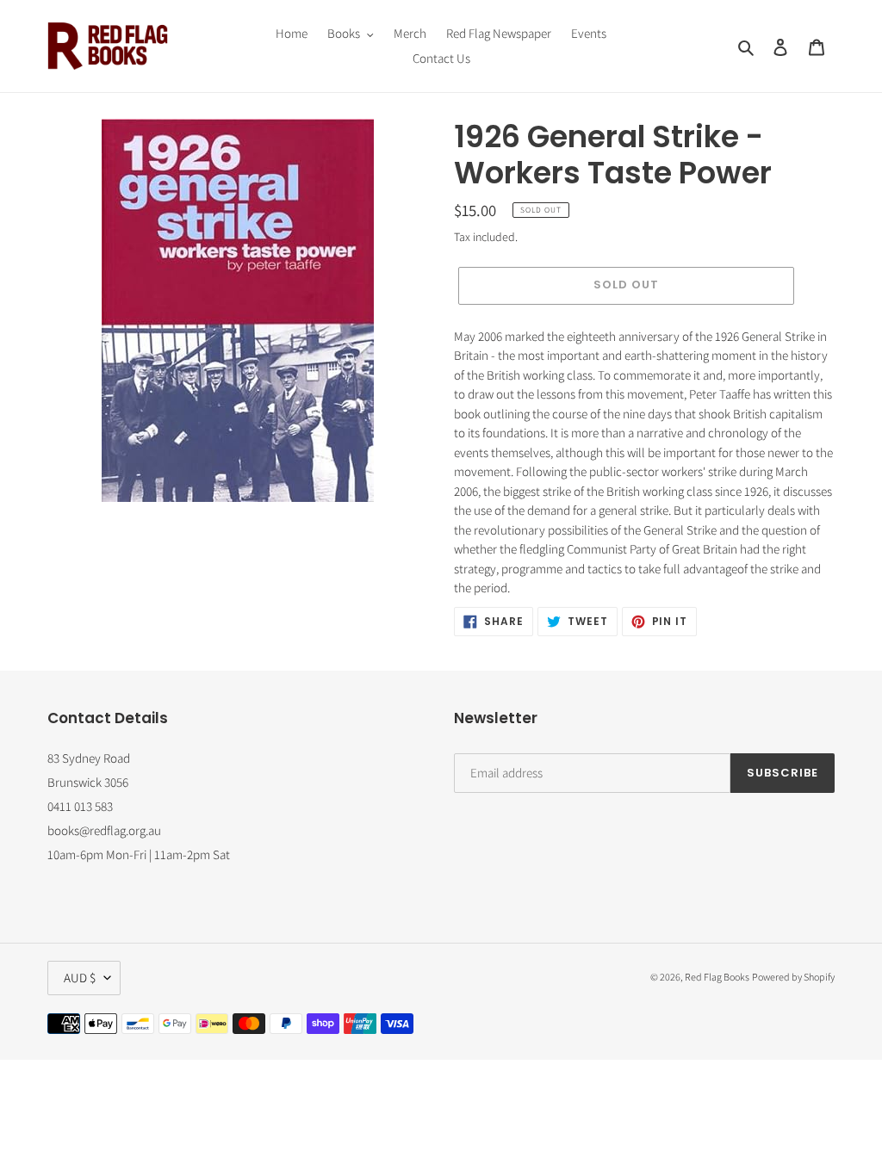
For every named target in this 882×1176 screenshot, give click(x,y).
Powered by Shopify (793, 976)
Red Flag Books (717, 976)
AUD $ (80, 977)
